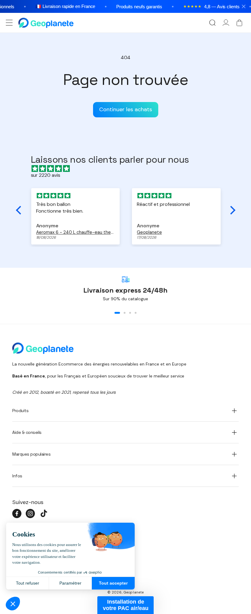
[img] (129, 168)
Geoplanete (134, 592)
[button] (9, 23)
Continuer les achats (125, 109)
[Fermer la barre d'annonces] (244, 6)
